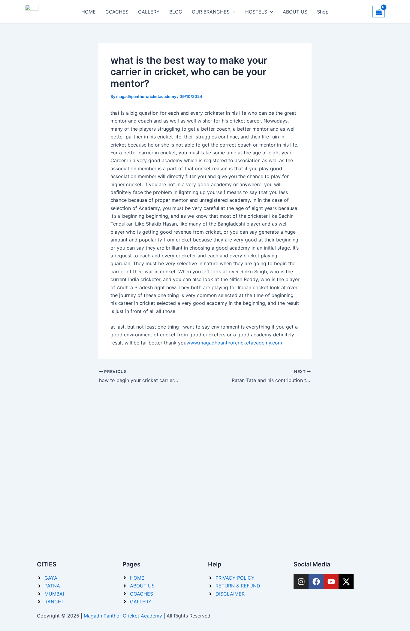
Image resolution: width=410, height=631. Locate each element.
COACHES (116, 12)
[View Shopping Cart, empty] (378, 11)
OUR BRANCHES (211, 12)
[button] (233, 11)
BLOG (175, 12)
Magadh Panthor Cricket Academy (123, 616)
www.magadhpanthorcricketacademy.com (234, 343)
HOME (88, 12)
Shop (323, 12)
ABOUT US (295, 12)
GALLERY (149, 12)
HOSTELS (256, 12)
